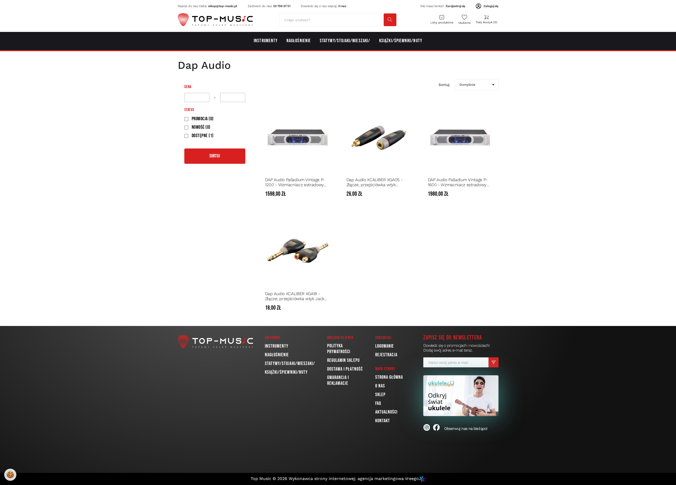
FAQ (378, 403)
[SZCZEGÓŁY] (326, 194)
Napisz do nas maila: (207, 6)
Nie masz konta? (442, 6)
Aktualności (386, 412)
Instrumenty (277, 346)
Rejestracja (386, 355)
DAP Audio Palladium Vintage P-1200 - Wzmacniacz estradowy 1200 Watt (295, 182)
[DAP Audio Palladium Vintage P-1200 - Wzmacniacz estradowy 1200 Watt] (298, 137)
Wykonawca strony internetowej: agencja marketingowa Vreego (354, 478)
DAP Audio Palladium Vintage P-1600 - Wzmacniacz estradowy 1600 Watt (457, 182)
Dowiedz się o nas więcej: (323, 6)
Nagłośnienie (277, 355)
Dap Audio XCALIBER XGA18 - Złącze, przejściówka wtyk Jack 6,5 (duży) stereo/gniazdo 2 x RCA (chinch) (296, 296)
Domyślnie (467, 85)
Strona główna (389, 377)
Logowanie (384, 346)
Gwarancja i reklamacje (338, 380)
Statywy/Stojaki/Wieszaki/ (290, 363)
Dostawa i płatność (345, 369)
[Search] (390, 19)
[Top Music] (215, 19)
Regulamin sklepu (343, 360)
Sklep (380, 394)
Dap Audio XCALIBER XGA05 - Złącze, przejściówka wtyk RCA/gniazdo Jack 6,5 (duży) (374, 182)
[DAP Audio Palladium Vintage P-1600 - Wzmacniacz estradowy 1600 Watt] (460, 137)
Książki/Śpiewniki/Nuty (286, 372)
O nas (380, 386)
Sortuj (214, 156)
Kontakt (382, 421)
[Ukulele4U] (461, 395)
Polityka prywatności (338, 348)
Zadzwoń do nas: (269, 6)
